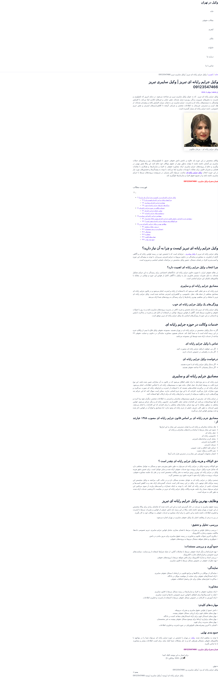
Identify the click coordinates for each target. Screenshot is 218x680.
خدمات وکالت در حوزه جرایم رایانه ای (152, 208)
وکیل (193, 638)
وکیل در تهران (209, 2)
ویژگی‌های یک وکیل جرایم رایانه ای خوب (157, 205)
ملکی (211, 38)
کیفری (211, 29)
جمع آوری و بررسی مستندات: (154, 229)
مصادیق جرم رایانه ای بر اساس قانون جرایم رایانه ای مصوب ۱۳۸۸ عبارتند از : (168, 219)
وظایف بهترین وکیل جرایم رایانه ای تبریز (152, 224)
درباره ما (210, 56)
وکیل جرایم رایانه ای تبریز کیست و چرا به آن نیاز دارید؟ (157, 197)
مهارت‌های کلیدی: (150, 237)
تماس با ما (209, 65)
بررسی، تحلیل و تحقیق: (152, 227)
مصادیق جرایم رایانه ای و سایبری (155, 203)
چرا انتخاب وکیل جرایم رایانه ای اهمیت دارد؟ (158, 200)
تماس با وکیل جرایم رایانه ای (153, 211)
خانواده (210, 47)
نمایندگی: (148, 232)
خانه (211, 11)
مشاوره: (147, 234)
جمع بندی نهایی (150, 239)
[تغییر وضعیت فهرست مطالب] (134, 193)
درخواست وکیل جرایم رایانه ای (154, 213)
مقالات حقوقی (207, 20)
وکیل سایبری (191, 254)
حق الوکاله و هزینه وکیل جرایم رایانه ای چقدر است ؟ (161, 221)
